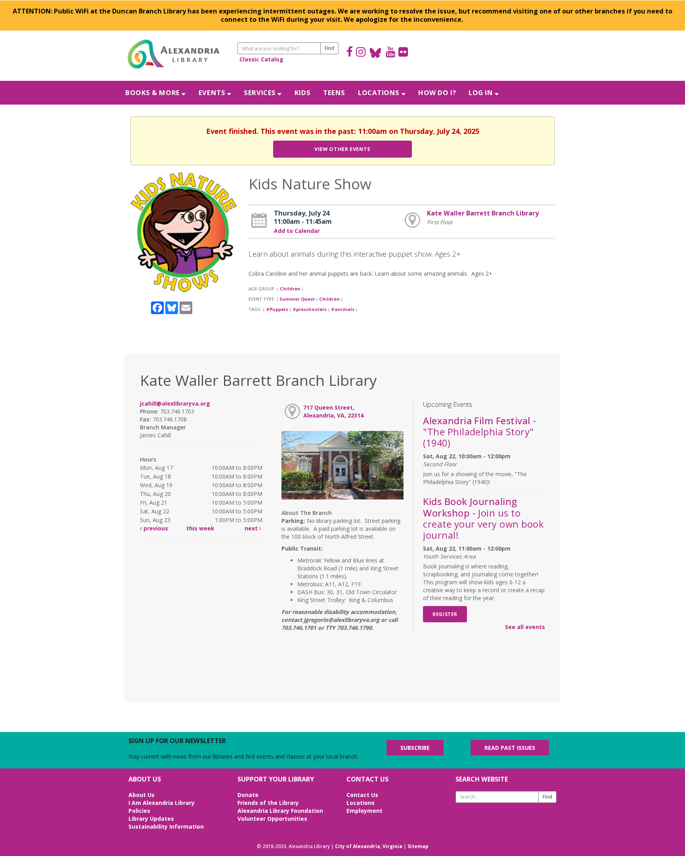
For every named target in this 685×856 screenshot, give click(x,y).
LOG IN (482, 92)
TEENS (334, 92)
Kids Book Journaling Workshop (483, 518)
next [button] (252, 528)
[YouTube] (390, 52)
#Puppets (277, 309)
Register (444, 614)
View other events (342, 149)
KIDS (302, 92)
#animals (342, 309)
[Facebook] (349, 52)
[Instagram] (360, 52)
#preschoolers (310, 309)
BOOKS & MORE (153, 92)
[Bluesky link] (376, 52)
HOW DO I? (437, 92)
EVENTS (213, 92)
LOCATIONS (380, 92)
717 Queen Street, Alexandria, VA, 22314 (333, 411)
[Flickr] (403, 52)
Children (290, 289)
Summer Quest (297, 299)
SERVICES (260, 92)
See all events (525, 627)
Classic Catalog (261, 59)
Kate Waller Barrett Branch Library (483, 213)
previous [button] (155, 528)
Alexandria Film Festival (479, 431)
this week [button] (200, 528)
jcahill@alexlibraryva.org (175, 403)
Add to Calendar (297, 230)
